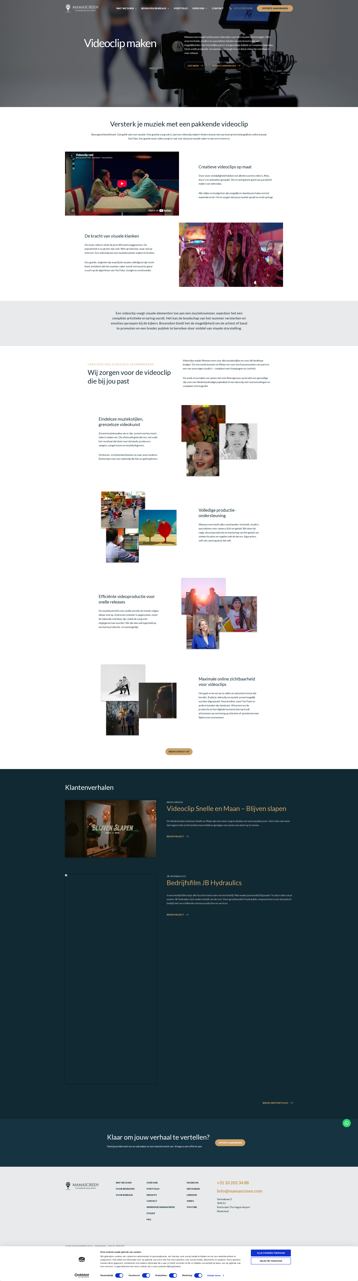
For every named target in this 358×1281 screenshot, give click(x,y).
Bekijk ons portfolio (275, 1103)
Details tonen (213, 1275)
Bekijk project (181, 836)
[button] (135, 8)
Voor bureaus (124, 1195)
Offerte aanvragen (224, 65)
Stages (151, 1213)
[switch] (146, 1275)
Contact (152, 1201)
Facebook (193, 1182)
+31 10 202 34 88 (233, 1182)
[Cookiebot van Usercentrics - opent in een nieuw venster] (82, 1275)
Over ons (152, 1182)
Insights (152, 1195)
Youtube (192, 1207)
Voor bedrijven (125, 1189)
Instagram (193, 1189)
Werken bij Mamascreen (161, 1207)
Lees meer (193, 65)
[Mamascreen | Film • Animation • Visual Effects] (81, 8)
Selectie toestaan (271, 1261)
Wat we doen (123, 1182)
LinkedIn (192, 1195)
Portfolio (153, 1189)
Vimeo (190, 1201)
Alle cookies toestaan (271, 1253)
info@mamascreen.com (239, 1190)
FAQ (149, 1219)
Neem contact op (179, 751)
